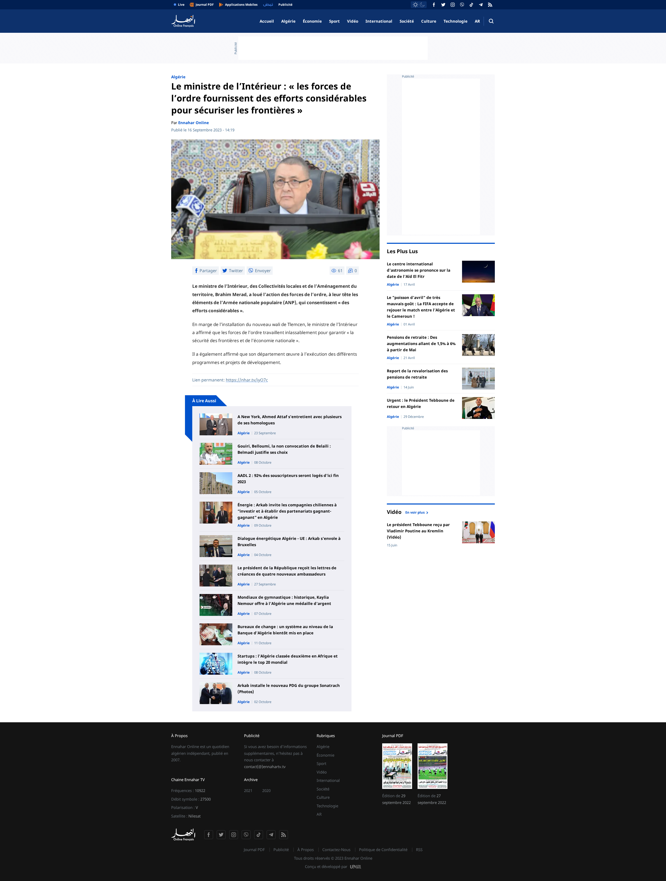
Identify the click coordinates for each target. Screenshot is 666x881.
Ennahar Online (193, 122)
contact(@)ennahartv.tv (265, 766)
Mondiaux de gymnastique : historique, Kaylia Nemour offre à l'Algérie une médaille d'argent (284, 600)
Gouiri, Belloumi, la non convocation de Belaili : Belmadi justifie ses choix (284, 449)
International (379, 21)
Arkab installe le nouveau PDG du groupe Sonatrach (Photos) (289, 688)
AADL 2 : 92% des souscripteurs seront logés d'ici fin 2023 (288, 478)
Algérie (288, 21)
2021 (248, 790)
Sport (334, 21)
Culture (428, 21)
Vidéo (352, 21)
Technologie (456, 21)
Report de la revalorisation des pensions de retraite (417, 374)
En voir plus (415, 512)
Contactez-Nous (336, 849)
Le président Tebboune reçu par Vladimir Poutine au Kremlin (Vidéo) (418, 531)
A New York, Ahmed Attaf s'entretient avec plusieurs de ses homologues (290, 419)
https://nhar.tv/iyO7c (247, 380)
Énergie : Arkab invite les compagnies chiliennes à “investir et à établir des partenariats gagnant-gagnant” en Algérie (287, 511)
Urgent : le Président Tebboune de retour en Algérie (420, 403)
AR (477, 21)
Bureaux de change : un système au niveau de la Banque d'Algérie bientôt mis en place (285, 629)
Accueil (267, 21)
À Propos (305, 849)
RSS (419, 849)
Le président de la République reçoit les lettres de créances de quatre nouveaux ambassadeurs (287, 571)
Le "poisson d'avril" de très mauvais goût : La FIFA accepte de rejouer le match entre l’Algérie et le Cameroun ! (421, 307)
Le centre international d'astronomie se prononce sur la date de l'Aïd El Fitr (418, 270)
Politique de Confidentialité (383, 849)
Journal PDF (254, 849)
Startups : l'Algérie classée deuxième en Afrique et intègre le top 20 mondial (288, 659)
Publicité (281, 849)
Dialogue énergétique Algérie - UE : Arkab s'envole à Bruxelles (289, 541)
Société (407, 21)
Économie (312, 21)
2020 (266, 790)
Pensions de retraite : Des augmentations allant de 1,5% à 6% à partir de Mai (421, 343)
